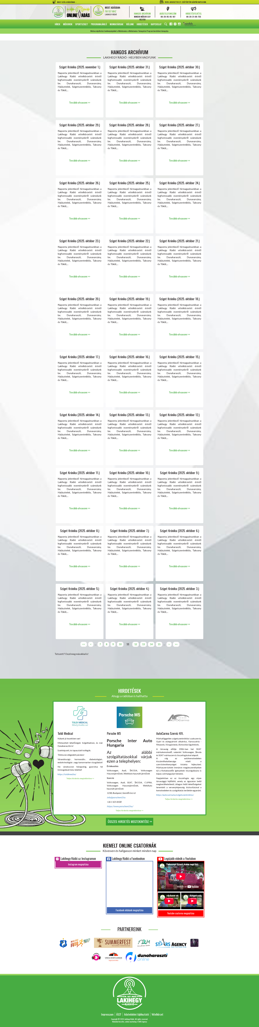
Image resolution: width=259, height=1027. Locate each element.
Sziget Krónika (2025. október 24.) (179, 182)
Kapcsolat (156, 24)
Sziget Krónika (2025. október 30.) (179, 67)
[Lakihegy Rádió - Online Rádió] (96, 956)
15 (159, 644)
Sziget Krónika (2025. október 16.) (129, 356)
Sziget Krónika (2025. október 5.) (79, 588)
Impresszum (107, 1014)
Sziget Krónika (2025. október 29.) (79, 125)
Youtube (179, 24)
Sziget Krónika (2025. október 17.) (80, 356)
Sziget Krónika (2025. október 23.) (79, 240)
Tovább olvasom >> (79, 102)
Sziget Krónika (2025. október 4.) (129, 588)
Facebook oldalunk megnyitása (129, 910)
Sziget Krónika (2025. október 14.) (80, 414)
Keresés (165, 24)
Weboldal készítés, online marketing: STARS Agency (129, 1021)
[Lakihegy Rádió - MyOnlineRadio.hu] (194, 942)
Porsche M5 (114, 733)
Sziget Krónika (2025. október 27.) (179, 125)
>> (176, 644)
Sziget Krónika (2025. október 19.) (129, 298)
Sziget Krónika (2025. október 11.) (80, 472)
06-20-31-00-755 (193, 16)
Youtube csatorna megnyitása (180, 913)
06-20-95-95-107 (168, 16)
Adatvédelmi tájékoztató (136, 1014)
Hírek (57, 24)
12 (135, 644)
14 (151, 644)
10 (120, 644)
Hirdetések (142, 24)
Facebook (171, 24)
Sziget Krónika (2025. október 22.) (129, 240)
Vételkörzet (157, 1014)
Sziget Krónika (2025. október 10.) (129, 472)
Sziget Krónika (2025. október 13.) (129, 414)
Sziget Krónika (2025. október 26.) (79, 182)
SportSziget (81, 24)
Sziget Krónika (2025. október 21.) (179, 240)
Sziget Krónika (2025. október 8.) (79, 530)
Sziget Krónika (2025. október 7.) (129, 530)
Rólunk (130, 24)
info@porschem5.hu (116, 797)
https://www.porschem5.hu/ (120, 806)
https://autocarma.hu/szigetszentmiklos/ (175, 795)
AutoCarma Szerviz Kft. (169, 733)
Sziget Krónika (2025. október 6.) (179, 530)
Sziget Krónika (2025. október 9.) (179, 472)
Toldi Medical (65, 733)
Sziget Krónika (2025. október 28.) (129, 125)
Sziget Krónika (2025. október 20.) (79, 298)
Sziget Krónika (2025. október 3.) (179, 588)
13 (143, 644)
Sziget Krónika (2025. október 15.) (179, 356)
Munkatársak (116, 24)
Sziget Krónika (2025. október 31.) (129, 67)
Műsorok (67, 24)
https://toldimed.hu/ (67, 774)
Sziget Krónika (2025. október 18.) (179, 298)
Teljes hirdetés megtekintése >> (80, 778)
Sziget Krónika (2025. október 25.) (129, 182)
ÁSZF (118, 1014)
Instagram (175, 24)
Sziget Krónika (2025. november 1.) (79, 67)
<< (83, 644)
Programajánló (99, 24)
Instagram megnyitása (78, 864)
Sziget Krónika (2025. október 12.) (179, 414)
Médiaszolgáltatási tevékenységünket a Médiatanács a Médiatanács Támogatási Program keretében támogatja (193, 24)
